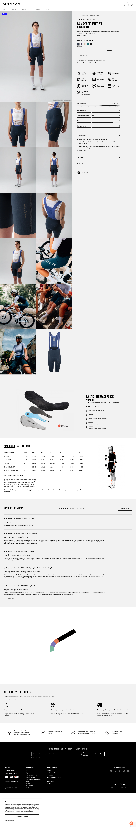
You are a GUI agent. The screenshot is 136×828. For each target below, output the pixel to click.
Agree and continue (22, 816)
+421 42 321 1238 (10, 771)
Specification (81, 135)
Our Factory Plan (51, 775)
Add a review (125, 508)
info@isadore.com (11, 773)
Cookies (28, 783)
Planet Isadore (50, 781)
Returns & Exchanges (31, 775)
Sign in (27, 788)
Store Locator (29, 785)
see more (47, 757)
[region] (46, 469)
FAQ (27, 770)
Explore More (81, 35)
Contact (49, 783)
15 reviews (92, 19)
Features (80, 157)
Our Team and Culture (52, 773)
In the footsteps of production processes (54, 778)
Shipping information (31, 773)
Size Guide (109, 50)
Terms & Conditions (31, 777)
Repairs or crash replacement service (33, 780)
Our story (49, 770)
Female (85, 755)
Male (84, 753)
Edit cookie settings (9, 820)
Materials (80, 164)
